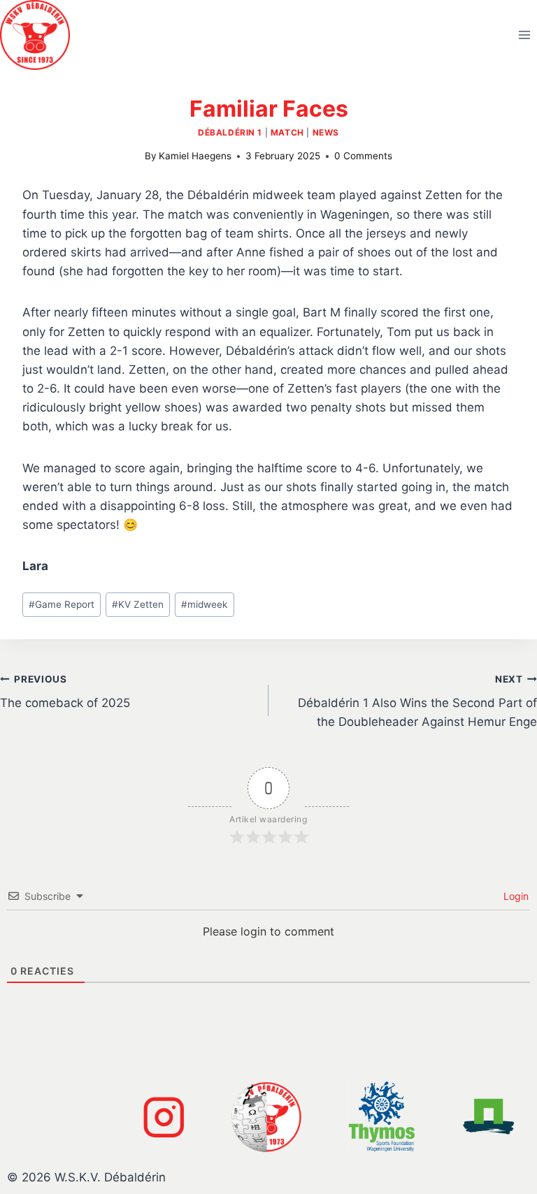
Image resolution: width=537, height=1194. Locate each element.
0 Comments (363, 155)
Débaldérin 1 (230, 132)
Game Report (61, 604)
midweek (204, 604)
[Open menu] (524, 34)
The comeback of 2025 (65, 692)
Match (287, 132)
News (326, 132)
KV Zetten (138, 604)
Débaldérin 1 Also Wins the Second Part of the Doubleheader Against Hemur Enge (417, 701)
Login (515, 896)
